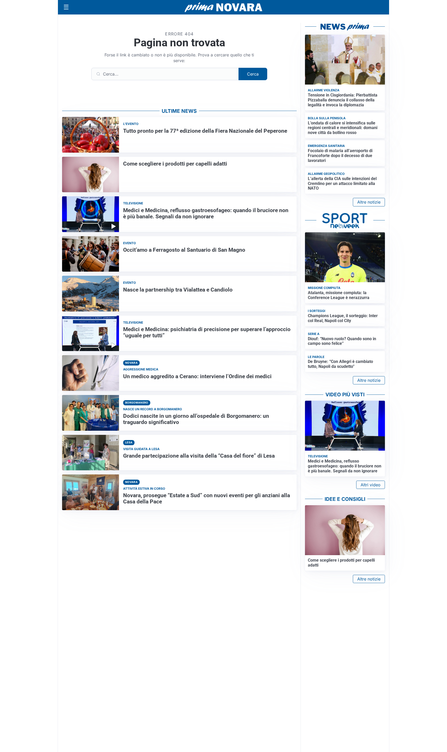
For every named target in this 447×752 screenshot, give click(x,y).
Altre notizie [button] (369, 202)
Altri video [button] (371, 484)
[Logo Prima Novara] (223, 7)
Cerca (253, 74)
